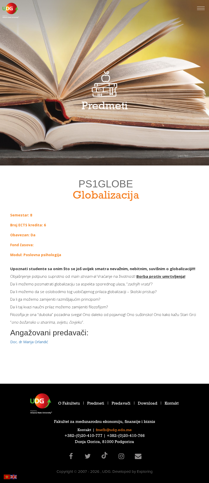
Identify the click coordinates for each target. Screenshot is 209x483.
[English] (13, 476)
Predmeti (95, 404)
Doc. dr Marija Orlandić (29, 341)
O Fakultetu (69, 404)
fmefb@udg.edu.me (114, 430)
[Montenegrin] (7, 476)
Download (147, 404)
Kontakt (172, 404)
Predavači (121, 404)
